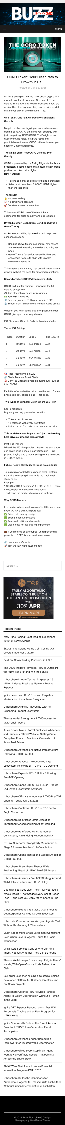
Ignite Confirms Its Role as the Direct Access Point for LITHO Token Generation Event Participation (30, 1027)
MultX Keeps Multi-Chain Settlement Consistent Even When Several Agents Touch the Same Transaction (32, 937)
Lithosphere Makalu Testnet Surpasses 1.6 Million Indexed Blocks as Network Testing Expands (29, 683)
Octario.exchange (32, 545)
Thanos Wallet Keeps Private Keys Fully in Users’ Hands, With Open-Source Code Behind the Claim (32, 964)
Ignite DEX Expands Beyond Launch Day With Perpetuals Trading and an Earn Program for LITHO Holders (30, 1011)
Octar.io (25, 542)
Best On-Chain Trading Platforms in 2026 (28, 660)
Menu (58, 28)
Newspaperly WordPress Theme (32, 1120)
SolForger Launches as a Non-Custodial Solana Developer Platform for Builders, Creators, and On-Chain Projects (31, 980)
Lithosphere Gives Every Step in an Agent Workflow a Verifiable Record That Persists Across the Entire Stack (29, 1054)
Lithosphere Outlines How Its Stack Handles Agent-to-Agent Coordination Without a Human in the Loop (31, 996)
